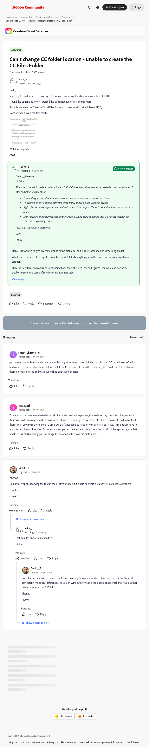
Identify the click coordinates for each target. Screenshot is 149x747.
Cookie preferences (66, 742)
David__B (23, 467)
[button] (7, 8)
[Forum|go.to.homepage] (28, 7)
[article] (74, 370)
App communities (23, 17)
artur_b (22, 79)
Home (9, 17)
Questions (66, 17)
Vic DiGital (24, 405)
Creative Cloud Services (47, 17)
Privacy (50, 742)
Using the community (18, 742)
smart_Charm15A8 (29, 352)
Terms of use (38, 742)
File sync (15, 294)
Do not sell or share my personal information (101, 742)
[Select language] (98, 7)
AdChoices (134, 742)
